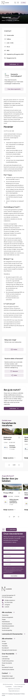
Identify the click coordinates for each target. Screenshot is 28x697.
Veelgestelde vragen (7, 676)
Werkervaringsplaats (7, 617)
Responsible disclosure (14, 691)
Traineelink (4, 645)
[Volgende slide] (18, 465)
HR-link (4, 641)
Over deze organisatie (14, 89)
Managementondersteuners (9, 650)
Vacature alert (5, 628)
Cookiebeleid (8, 686)
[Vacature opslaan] (19, 437)
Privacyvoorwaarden (20, 684)
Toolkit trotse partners (8, 661)
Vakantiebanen (6, 621)
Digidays (10, 693)
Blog (3, 665)
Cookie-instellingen (18, 686)
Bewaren (15, 371)
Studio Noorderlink (7, 663)
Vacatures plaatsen (7, 624)
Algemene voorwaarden (14, 688)
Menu (24, 2)
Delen (15, 375)
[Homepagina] (5, 2)
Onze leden (5, 656)
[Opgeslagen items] (18, 2)
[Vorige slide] (9, 465)
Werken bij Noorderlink (8, 669)
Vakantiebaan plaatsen (8, 626)
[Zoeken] (15, 2)
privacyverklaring (10, 570)
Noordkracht (5, 648)
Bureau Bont (17, 693)
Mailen (15, 349)
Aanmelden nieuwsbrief (8, 678)
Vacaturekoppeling (7, 630)
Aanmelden (14, 576)
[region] (14, 444)
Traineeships (5, 615)
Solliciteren (13, 64)
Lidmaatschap (5, 658)
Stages (4, 619)
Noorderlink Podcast (7, 667)
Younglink (4, 643)
